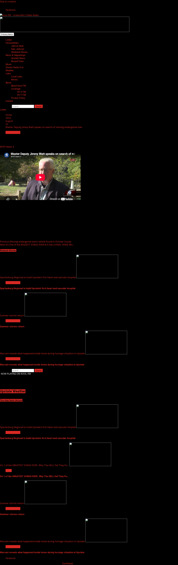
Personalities (12, 43)
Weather (10, 70)
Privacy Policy (18, 98)
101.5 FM (21, 92)
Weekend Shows (19, 52)
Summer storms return (12, 315)
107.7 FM (21, 95)
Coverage (15, 88)
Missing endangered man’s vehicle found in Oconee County (35, 241)
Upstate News (18, 58)
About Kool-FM (18, 85)
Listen (9, 40)
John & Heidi (17, 46)
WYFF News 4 (7, 146)
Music (9, 64)
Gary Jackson (17, 49)
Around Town (17, 61)
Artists (14, 79)
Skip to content (8, 1)
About (8, 82)
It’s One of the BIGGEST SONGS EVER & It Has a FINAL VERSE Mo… (37, 244)
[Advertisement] (64, 31)
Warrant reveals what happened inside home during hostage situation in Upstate (42, 353)
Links (8, 73)
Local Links (16, 76)
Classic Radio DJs (15, 67)
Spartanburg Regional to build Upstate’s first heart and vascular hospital (38, 277)
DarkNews (67, 563)
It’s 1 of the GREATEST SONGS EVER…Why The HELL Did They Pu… (34, 465)
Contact (9, 101)
